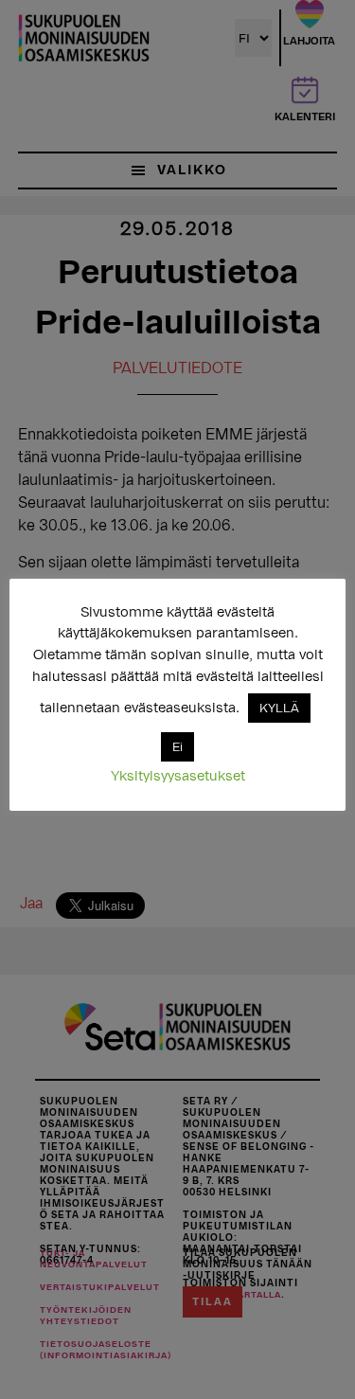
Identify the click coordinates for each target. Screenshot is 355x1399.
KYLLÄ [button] (279, 708)
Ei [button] (177, 747)
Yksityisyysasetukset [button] (178, 776)
